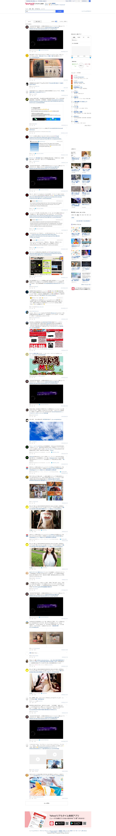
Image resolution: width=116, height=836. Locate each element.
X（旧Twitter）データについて (63, 832)
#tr (31, 102)
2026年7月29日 (65, 771)
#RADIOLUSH (32, 28)
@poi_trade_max (40, 306)
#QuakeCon (52, 458)
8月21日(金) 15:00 (64, 191)
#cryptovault (41, 138)
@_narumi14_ (50, 664)
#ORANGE (31, 480)
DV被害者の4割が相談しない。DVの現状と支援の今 (36, 1)
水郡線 (72, 217)
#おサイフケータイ (33, 572)
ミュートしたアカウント (86, 11)
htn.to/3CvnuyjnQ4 (37, 586)
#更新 (39, 157)
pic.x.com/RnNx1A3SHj (52, 383)
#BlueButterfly (37, 480)
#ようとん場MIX (32, 353)
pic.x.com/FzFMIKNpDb (58, 480)
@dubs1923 (35, 501)
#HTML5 (31, 101)
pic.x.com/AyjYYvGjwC (52, 28)
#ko (58, 101)
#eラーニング (61, 283)
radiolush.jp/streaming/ (50, 27)
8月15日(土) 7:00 (65, 350)
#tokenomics (32, 138)
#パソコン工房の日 (59, 326)
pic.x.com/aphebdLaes (56, 419)
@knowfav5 (38, 28)
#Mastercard (53, 313)
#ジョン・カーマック (33, 446)
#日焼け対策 (45, 661)
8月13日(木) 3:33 (65, 443)
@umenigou (38, 578)
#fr (50, 101)
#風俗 (50, 508)
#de (51, 101)
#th (30, 102)
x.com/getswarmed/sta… (57, 138)
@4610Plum (44, 530)
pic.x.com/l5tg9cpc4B (33, 627)
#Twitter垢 (51, 83)
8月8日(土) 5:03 (65, 569)
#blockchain (39, 137)
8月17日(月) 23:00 (64, 288)
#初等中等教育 (41, 709)
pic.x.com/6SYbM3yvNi (34, 57)
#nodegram (41, 101)
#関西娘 (43, 508)
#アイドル (49, 775)
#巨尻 (40, 508)
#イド (41, 748)
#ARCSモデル (54, 709)
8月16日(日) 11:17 (64, 308)
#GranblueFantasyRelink (43, 747)
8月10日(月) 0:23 (65, 464)
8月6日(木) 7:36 (65, 657)
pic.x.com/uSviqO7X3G (41, 354)
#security (37, 138)
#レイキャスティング (50, 448)
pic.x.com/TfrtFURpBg (54, 748)
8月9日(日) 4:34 (65, 503)
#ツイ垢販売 (60, 83)
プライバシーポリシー (44, 830)
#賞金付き (42, 699)
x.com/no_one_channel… (34, 237)
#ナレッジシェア (39, 413)
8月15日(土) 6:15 (65, 377)
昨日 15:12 (66, 80)
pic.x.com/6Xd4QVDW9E (39, 102)
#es (63, 101)
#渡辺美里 (42, 480)
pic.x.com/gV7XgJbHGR (53, 595)
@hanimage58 (37, 648)
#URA (54, 283)
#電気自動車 (48, 469)
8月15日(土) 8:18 (65, 319)
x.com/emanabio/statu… (47, 198)
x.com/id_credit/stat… (52, 295)
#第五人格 (41, 56)
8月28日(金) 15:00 (64, 51)
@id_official (52, 660)
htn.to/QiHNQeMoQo (48, 283)
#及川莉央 (33, 508)
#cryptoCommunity (55, 137)
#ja (44, 101)
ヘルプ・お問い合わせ (82, 830)
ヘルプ (73, 1)
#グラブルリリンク (53, 747)
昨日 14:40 (66, 87)
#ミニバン (37, 469)
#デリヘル (47, 508)
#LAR (58, 27)
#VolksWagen (32, 469)
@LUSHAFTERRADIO (44, 50)
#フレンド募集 (47, 56)
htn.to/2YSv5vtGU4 (56, 411)
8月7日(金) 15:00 (65, 590)
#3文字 (34, 84)
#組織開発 (45, 586)
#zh (48, 101)
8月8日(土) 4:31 (65, 579)
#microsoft (60, 128)
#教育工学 (49, 586)
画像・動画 (38, 21)
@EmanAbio (40, 219)
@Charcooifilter (35, 655)
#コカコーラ (42, 572)
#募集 (36, 699)
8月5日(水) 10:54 (65, 694)
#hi (53, 101)
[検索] (90, 1)
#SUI (50, 138)
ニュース (43, 8)
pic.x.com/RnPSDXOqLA (57, 546)
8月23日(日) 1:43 (65, 95)
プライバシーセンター (53, 830)
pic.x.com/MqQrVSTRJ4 (59, 775)
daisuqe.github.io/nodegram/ (57, 99)
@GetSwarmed (42, 141)
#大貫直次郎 (53, 469)
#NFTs (49, 137)
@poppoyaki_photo (40, 796)
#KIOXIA (48, 323)
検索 (60, 11)
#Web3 (43, 137)
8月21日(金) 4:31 (65, 230)
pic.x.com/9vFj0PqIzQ (56, 508)
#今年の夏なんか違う (52, 661)
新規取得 (53, 3)
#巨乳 (37, 508)
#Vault (46, 138)
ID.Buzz (52, 467)
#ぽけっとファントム (42, 775)
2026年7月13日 (65, 798)
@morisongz (37, 317)
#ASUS (44, 322)
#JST (57, 283)
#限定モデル (42, 469)
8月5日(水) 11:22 (65, 666)
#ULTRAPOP (57, 479)
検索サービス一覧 (73, 830)
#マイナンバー (32, 157)
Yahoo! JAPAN (68, 1)
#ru (61, 101)
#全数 (56, 83)
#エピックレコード (49, 480)
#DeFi (46, 137)
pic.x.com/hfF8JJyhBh (54, 672)
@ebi (50, 131)
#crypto (57, 136)
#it (56, 101)
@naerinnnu (40, 701)
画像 (30, 8)
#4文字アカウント (42, 92)
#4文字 (30, 84)
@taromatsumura (35, 311)
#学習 (45, 413)
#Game (51, 450)
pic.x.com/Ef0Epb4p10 (52, 718)
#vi (33, 102)
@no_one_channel (39, 153)
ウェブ (26, 8)
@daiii (36, 123)
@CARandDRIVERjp (64, 471)
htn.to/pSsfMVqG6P (33, 709)
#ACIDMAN (45, 419)
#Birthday (50, 479)
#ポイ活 (45, 295)
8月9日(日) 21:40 (65, 473)
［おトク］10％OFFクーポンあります (57, 4)
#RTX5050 (49, 322)
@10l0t (35, 94)
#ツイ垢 (36, 92)
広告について (65, 830)
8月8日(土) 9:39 (65, 540)
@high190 (36, 286)
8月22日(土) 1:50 (65, 162)
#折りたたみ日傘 (38, 661)
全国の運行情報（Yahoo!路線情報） (83, 220)
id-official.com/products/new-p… (43, 660)
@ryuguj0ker (42, 376)
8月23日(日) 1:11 (65, 125)
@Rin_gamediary (35, 769)
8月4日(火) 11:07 (65, 702)
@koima (35, 441)
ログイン (46, 4)
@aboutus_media (56, 452)
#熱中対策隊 (58, 660)
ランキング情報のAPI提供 (52, 832)
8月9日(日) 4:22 (65, 531)
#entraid (33, 129)
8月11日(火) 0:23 (65, 453)
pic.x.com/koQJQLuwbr (53, 168)
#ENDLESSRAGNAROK (34, 748)
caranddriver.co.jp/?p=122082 (52, 468)
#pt (59, 101)
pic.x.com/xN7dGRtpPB (34, 327)
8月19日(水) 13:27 (64, 277)
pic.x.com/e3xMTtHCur (47, 254)
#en (46, 101)
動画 (33, 8)
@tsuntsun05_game (38, 78)
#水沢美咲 (35, 775)
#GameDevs (36, 101)
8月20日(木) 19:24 (64, 249)
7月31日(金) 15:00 (64, 741)
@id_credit (45, 297)
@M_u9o (37, 86)
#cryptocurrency (32, 137)
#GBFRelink (46, 748)
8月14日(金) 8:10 (65, 416)
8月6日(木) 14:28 (65, 649)
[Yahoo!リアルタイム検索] (34, 3)
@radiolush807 (44, 28)
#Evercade (31, 456)
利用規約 (60, 830)
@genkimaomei (36, 161)
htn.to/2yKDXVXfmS (54, 128)
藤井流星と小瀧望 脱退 (85, 1)
